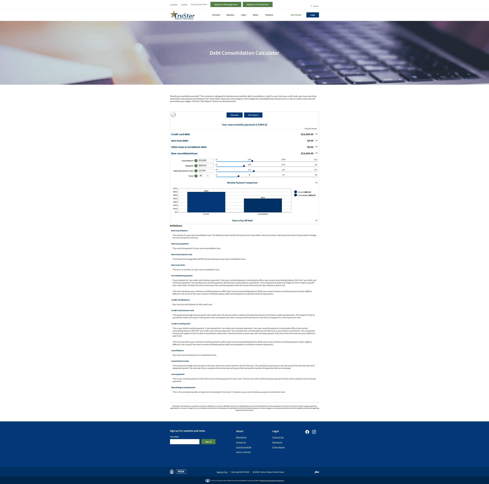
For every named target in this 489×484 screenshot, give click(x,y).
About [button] (255, 15)
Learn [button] (243, 15)
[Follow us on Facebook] (307, 433)
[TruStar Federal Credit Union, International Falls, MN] (182, 14)
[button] (244, 134)
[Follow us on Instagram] (314, 433)
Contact (184, 4)
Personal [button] (216, 15)
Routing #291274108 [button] (199, 4)
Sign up (208, 442)
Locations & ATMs (244, 447)
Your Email (174, 436)
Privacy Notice (278, 447)
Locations (173, 4)
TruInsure (269, 15)
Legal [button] (275, 431)
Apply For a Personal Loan (258, 4)
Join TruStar (295, 15)
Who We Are (241, 437)
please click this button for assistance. (272, 480)
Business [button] (230, 15)
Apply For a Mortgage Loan (225, 4)
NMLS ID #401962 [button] (243, 452)
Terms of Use (278, 437)
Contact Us (241, 442)
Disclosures (277, 442)
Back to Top (222, 472)
